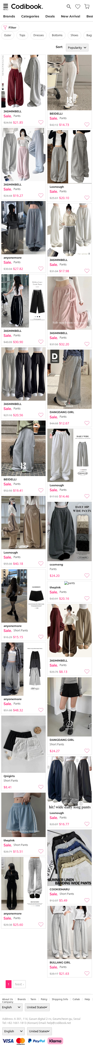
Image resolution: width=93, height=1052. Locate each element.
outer (7, 35)
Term (33, 999)
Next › (19, 984)
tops (22, 35)
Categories (30, 16)
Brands (9, 16)
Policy (44, 999)
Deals (50, 16)
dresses (38, 35)
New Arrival (70, 16)
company (7, 1002)
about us (7, 999)
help (87, 999)
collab (76, 999)
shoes (74, 35)
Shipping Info (60, 999)
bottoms (57, 35)
